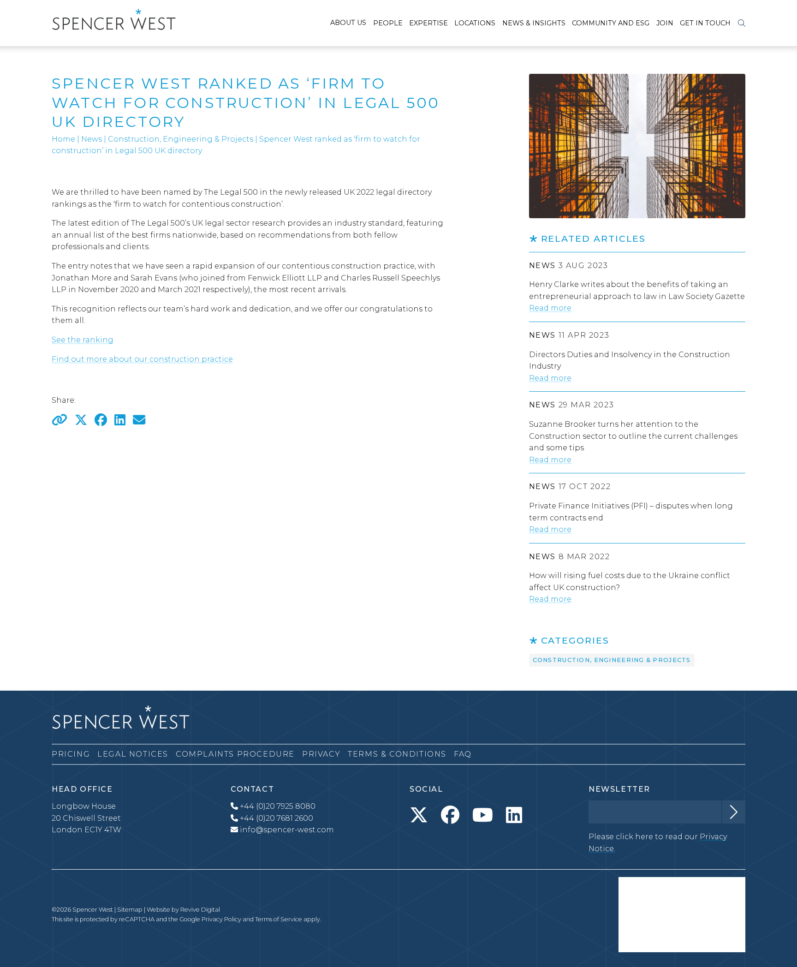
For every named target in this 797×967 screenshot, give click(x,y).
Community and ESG (610, 23)
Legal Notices (132, 754)
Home (63, 139)
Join (664, 23)
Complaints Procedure (235, 754)
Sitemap (130, 909)
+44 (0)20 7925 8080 (276, 806)
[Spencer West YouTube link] (482, 815)
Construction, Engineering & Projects (180, 139)
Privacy (321, 754)
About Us (348, 22)
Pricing (71, 754)
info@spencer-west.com (286, 829)
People (388, 23)
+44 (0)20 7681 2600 (275, 818)
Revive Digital (200, 909)
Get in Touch (705, 23)
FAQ (463, 754)
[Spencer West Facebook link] (450, 815)
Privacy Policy (221, 919)
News (91, 139)
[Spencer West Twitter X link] (419, 815)
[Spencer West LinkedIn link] (514, 815)
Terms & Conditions (397, 754)
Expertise (428, 23)
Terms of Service (278, 919)
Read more (550, 308)
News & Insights (533, 23)
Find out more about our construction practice (142, 359)
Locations (474, 23)
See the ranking (82, 339)
